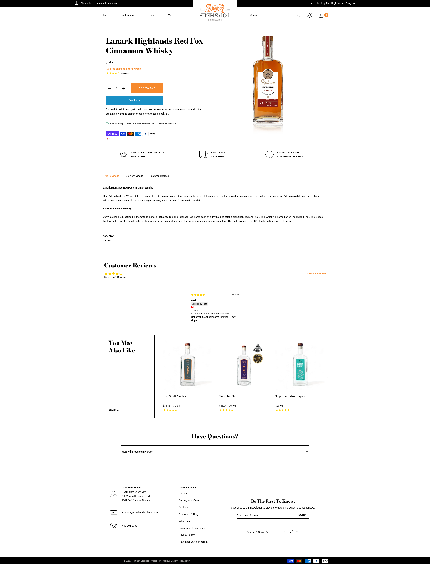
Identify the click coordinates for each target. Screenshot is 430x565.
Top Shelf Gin (228, 396)
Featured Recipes (159, 175)
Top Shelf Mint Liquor (290, 396)
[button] (104, 15)
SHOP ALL (115, 410)
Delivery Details (134, 175)
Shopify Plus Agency (180, 561)
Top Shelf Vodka (174, 396)
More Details (112, 175)
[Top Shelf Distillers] (215, 12)
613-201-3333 (129, 525)
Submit (303, 514)
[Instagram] (297, 532)
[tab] (112, 176)
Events (151, 15)
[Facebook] (291, 532)
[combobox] (275, 15)
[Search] (298, 15)
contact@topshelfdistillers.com (140, 512)
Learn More (113, 3)
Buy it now (134, 100)
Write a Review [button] (316, 273)
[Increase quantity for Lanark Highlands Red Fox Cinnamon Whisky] (123, 88)
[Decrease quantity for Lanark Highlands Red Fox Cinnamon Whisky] (109, 88)
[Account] (309, 15)
